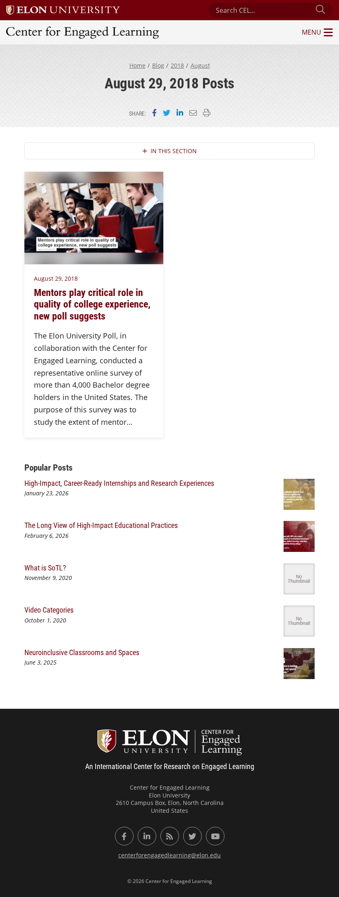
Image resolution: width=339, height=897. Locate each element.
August (200, 65)
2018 (177, 65)
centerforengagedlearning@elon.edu (169, 855)
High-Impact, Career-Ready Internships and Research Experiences (120, 483)
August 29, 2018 (56, 278)
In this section (173, 151)
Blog (158, 65)
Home (137, 65)
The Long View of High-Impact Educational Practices (101, 525)
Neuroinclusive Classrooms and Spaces (81, 652)
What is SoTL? (45, 568)
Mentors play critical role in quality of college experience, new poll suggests (92, 304)
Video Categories (49, 610)
